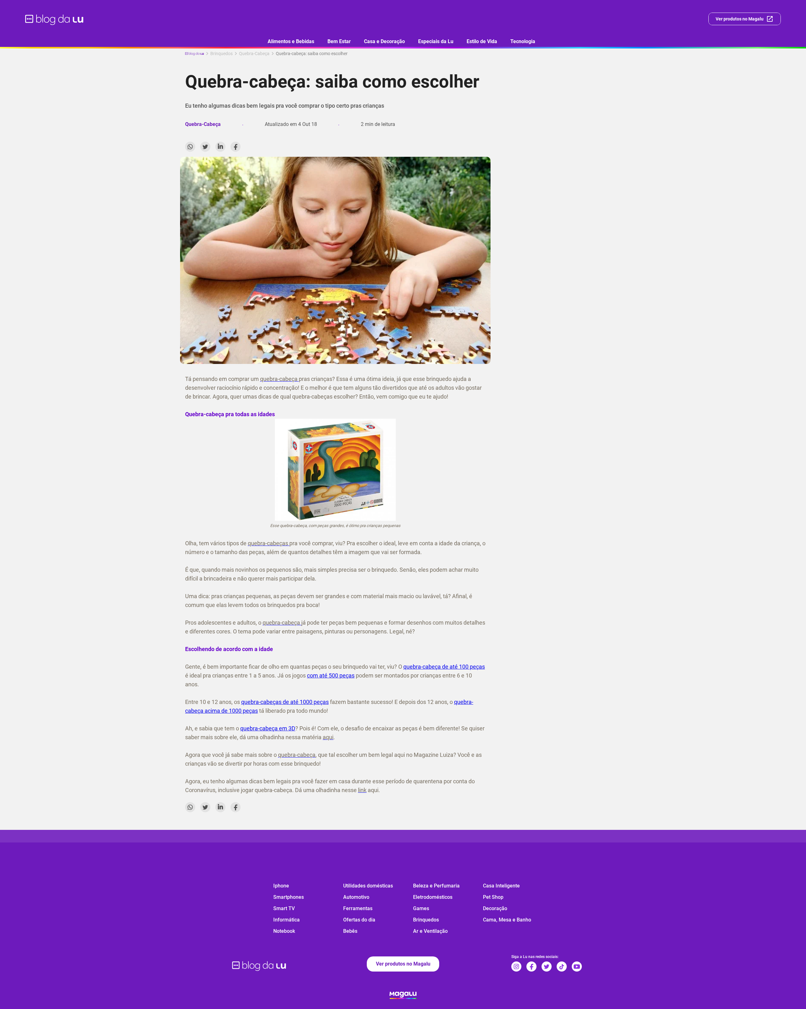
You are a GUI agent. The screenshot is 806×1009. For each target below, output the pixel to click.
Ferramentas (357, 908)
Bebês (350, 931)
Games (421, 908)
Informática (286, 920)
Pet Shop (493, 897)
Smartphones (288, 897)
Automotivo (356, 897)
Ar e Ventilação (430, 931)
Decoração (495, 908)
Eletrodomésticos (432, 897)
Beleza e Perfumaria (436, 886)
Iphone (281, 886)
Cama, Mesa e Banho (507, 920)
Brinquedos (426, 920)
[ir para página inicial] (54, 19)
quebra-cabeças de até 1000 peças (285, 702)
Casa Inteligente (501, 886)
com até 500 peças (331, 675)
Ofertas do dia (359, 920)
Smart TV (284, 908)
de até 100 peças (463, 666)
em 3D (287, 728)
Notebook (284, 931)
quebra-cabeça (422, 666)
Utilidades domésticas (368, 886)
